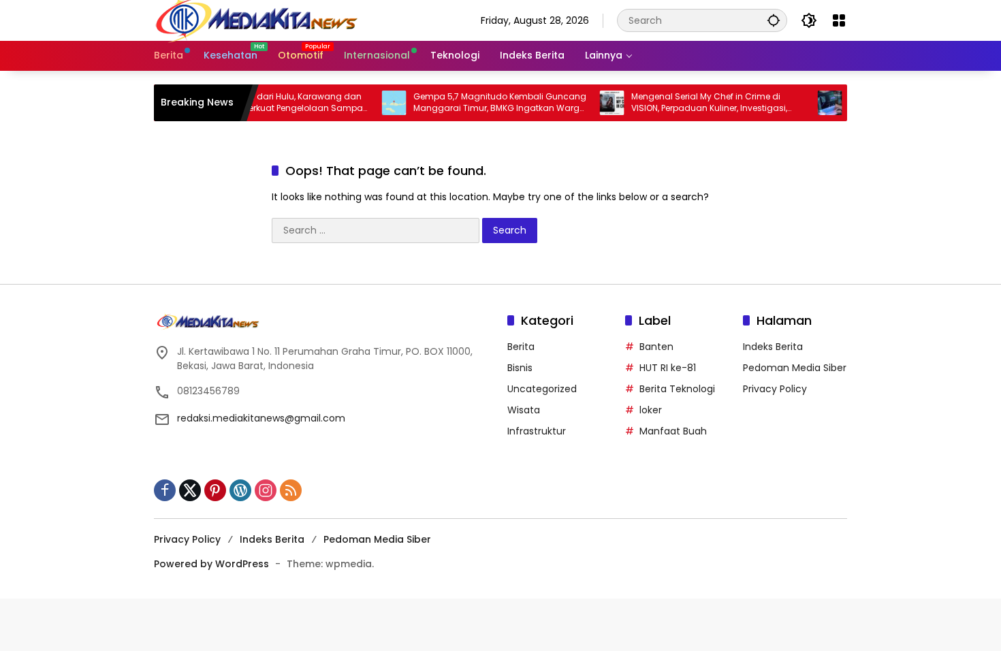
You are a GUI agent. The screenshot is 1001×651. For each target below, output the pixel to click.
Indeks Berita (773, 346)
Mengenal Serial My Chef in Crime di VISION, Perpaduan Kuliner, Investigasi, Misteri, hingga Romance (694, 102)
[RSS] (291, 490)
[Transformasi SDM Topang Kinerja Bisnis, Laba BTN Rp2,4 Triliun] (815, 103)
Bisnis (520, 368)
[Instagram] (265, 490)
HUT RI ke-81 (667, 368)
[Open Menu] (839, 20)
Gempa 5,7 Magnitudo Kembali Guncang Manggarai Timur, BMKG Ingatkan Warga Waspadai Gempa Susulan (484, 102)
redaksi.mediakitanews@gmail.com (261, 418)
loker (650, 410)
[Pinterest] (215, 490)
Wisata (523, 410)
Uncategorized (542, 389)
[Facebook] (165, 490)
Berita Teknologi (677, 389)
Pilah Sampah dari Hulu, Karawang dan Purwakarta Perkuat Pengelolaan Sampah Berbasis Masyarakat (266, 102)
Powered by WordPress (211, 564)
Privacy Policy (775, 389)
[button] (773, 20)
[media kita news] (256, 20)
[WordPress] (240, 490)
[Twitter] (190, 490)
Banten (656, 346)
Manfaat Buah (673, 431)
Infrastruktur (536, 431)
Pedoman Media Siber (794, 368)
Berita (521, 346)
